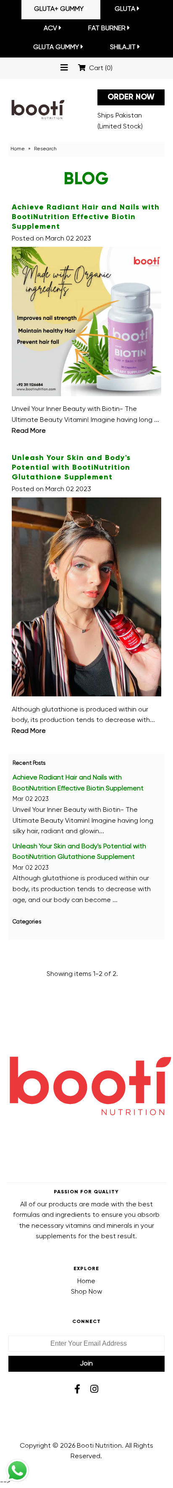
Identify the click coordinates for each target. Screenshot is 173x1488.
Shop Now (86, 1292)
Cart (99, 68)
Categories (27, 922)
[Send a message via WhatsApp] (17, 1470)
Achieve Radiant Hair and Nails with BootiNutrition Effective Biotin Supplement (86, 217)
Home (17, 149)
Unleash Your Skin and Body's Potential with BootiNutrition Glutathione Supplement (71, 467)
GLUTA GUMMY (56, 47)
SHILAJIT (123, 47)
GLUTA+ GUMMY (59, 9)
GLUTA (125, 9)
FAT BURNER (107, 28)
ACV (50, 28)
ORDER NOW (131, 97)
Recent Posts (29, 763)
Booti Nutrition (99, 1446)
